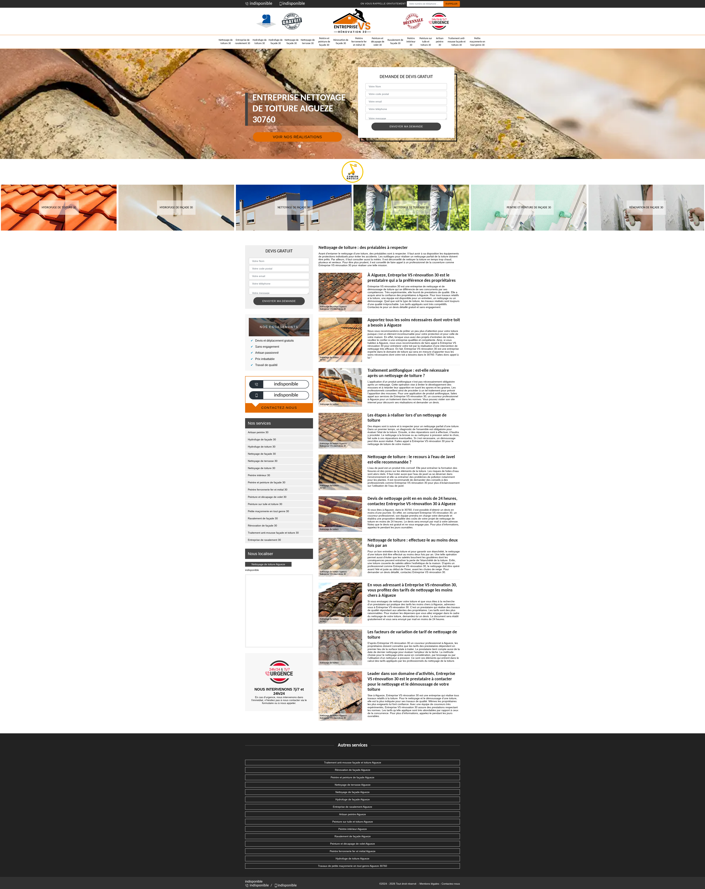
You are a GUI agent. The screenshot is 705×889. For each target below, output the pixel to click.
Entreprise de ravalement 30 (242, 42)
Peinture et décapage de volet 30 (377, 41)
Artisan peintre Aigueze (352, 814)
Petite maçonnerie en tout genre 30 (477, 41)
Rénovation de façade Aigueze (352, 769)
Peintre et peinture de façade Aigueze (352, 777)
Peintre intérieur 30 (410, 41)
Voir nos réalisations (297, 137)
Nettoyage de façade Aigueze (352, 792)
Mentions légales (429, 883)
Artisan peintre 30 (439, 41)
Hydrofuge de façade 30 (276, 42)
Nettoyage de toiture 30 (226, 42)
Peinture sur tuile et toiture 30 (426, 41)
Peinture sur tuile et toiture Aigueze (352, 821)
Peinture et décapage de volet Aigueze (352, 843)
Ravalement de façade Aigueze (353, 836)
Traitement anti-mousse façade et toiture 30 (457, 41)
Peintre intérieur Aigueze (352, 829)
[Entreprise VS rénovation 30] (352, 21)
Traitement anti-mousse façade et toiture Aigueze (352, 762)
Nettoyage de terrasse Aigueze (352, 784)
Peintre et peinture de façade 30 (324, 41)
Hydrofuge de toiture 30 (260, 42)
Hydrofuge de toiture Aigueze (352, 858)
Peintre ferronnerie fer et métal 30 (359, 41)
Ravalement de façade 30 (395, 42)
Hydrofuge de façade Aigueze (352, 799)
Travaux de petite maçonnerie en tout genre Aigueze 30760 (352, 865)
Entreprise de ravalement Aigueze (352, 806)
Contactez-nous (451, 883)
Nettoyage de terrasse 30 (308, 42)
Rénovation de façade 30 (340, 42)
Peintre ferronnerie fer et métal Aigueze (352, 851)
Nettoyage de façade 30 (292, 42)
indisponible (260, 3)
